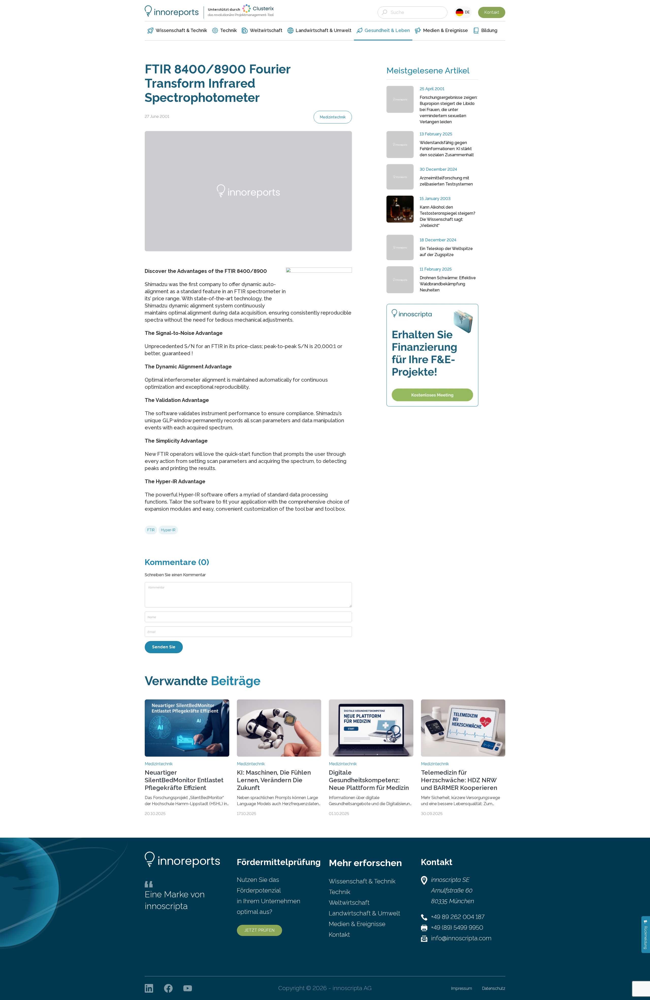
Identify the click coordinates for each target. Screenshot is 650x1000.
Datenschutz (493, 988)
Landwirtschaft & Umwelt (364, 913)
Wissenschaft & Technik (362, 881)
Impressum (461, 988)
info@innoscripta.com (461, 938)
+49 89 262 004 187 (457, 916)
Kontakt (491, 12)
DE (466, 12)
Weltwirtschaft (349, 902)
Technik (339, 892)
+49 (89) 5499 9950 (457, 927)
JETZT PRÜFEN (259, 930)
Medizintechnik (333, 117)
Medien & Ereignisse (357, 924)
